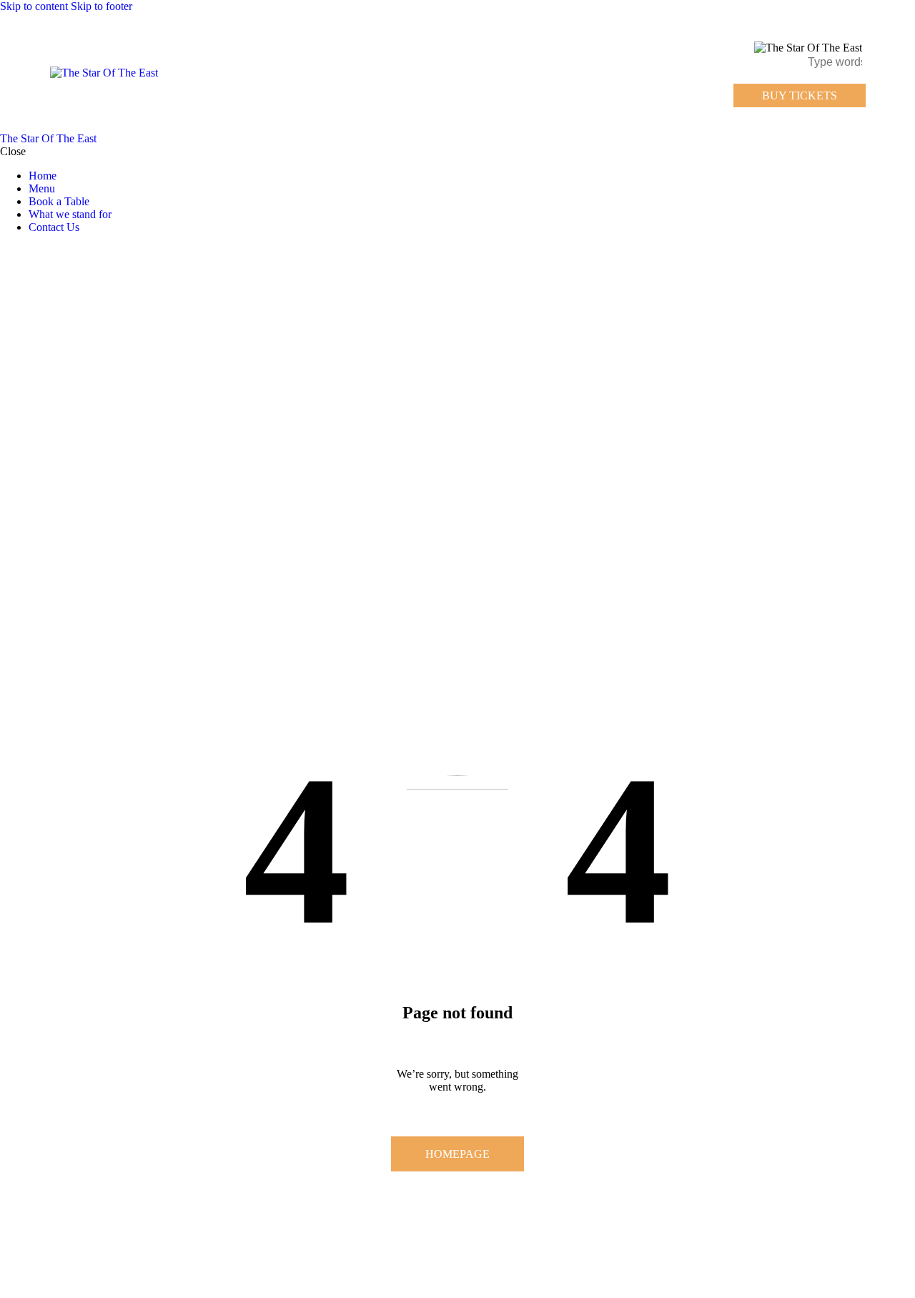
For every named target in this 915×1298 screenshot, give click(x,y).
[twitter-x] (20, 251)
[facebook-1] (8, 251)
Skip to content (34, 6)
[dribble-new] (32, 251)
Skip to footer (101, 6)
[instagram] (48, 251)
